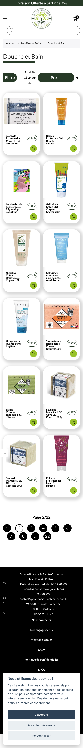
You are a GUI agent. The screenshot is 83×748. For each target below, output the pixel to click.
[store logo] (41, 18)
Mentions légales (41, 639)
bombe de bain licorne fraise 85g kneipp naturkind (14, 208)
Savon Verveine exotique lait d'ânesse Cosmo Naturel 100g (13, 414)
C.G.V (41, 649)
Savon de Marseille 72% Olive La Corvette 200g (54, 414)
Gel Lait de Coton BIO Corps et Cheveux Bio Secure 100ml (53, 208)
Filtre (4, 453)
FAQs (41, 669)
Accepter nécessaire (41, 725)
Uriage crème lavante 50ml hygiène (13, 344)
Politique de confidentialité (41, 659)
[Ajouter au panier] (33, 148)
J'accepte (41, 714)
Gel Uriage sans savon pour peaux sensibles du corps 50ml (53, 277)
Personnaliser (41, 735)
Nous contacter (41, 620)
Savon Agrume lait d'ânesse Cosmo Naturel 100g (54, 345)
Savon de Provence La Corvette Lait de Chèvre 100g (13, 140)
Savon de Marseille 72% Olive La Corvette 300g (14, 482)
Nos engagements (41, 630)
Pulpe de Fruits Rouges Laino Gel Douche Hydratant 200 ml (54, 482)
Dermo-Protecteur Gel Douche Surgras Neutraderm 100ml (54, 140)
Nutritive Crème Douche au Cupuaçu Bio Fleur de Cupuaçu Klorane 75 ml (14, 277)
